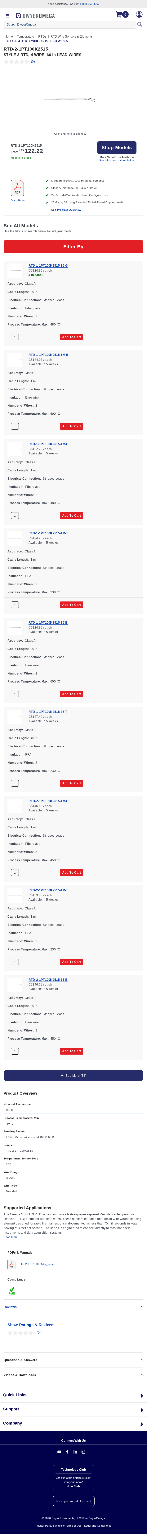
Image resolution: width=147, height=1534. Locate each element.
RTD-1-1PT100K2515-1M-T (48, 533)
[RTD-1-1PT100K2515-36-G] (14, 270)
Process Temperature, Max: (28, 324)
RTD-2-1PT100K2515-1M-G (49, 801)
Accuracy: (15, 283)
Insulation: (15, 308)
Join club (73, 1486)
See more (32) (75, 1075)
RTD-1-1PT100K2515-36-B (48, 622)
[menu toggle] (7, 16)
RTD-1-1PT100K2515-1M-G (49, 444)
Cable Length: (18, 291)
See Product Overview (66, 209)
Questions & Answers (20, 1360)
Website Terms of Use (68, 1525)
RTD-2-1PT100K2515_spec (36, 1263)
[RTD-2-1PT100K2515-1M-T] (14, 895)
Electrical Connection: (24, 299)
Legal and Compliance (97, 1525)
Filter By (73, 246)
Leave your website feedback (73, 1501)
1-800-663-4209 (90, 3)
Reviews (10, 1307)
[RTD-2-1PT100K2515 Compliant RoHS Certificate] (12, 1290)
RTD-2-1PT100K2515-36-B (48, 979)
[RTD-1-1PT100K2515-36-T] (14, 716)
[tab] (73, 1259)
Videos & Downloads (20, 1375)
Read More (11, 1236)
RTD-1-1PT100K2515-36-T (48, 711)
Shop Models (117, 147)
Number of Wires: (20, 316)
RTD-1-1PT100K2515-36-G (48, 265)
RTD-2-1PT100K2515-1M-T (48, 890)
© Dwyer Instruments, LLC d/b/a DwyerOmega (73, 1518)
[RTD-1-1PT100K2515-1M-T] (14, 538)
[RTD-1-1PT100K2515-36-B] (14, 627)
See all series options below (116, 160)
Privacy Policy (44, 1525)
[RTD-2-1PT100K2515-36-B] (14, 984)
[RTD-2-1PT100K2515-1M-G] (14, 806)
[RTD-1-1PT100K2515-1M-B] (14, 359)
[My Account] (139, 14)
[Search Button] (139, 24)
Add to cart (71, 336)
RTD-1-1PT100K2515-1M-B (49, 354)
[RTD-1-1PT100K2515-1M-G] (14, 449)
